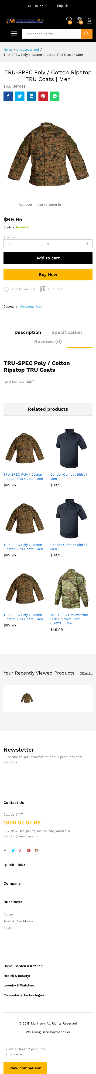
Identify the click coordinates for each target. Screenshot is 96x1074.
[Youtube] (29, 850)
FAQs (7, 927)
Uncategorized (31, 306)
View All (86, 673)
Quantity (9, 237)
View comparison (25, 1068)
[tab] (28, 334)
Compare (55, 289)
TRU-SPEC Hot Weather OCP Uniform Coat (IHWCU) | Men (69, 619)
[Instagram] (37, 850)
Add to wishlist (23, 289)
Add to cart (48, 257)
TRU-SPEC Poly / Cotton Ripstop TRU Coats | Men (23, 476)
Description (27, 332)
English (62, 5)
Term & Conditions (18, 921)
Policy (8, 914)
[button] (19, 467)
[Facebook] (5, 850)
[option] (27, 699)
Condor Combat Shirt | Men (68, 476)
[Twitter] (13, 850)
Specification (66, 332)
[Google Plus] (21, 850)
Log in (90, 23)
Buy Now (48, 274)
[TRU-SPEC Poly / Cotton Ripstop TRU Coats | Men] (8, 96)
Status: (9, 227)
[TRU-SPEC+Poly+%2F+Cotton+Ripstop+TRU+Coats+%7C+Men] (19, 96)
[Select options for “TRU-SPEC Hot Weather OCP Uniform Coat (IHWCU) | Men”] (65, 607)
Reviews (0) (48, 341)
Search (87, 34)
